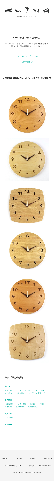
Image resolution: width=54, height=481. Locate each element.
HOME (5, 459)
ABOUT (18, 459)
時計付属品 (33, 407)
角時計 (42, 404)
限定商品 (8, 424)
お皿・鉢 (8, 390)
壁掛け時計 (20, 407)
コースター (9, 393)
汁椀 (35, 390)
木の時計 (8, 400)
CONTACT (47, 459)
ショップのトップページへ (27, 56)
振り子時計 (22, 404)
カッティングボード (36, 393)
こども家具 (9, 418)
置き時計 (8, 407)
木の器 (7, 386)
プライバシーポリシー (12, 466)
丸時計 (33, 404)
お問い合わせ (27, 62)
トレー (27, 390)
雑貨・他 (8, 413)
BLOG (32, 459)
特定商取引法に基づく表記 (40, 466)
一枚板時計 (9, 404)
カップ (18, 390)
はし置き (21, 393)
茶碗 (43, 390)
